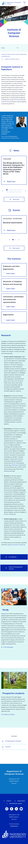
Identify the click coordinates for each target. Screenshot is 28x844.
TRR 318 (15, 463)
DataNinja (14, 465)
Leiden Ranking (5, 101)
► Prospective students (8, 714)
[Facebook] (11, 808)
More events (16, 248)
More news (16, 199)
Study (3, 48)
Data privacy (21, 801)
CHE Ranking (17, 99)
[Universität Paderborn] (14, 834)
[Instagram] (6, 808)
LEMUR (19, 467)
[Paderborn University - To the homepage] (3, 3)
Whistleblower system (15, 803)
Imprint (9, 801)
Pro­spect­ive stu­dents (13, 693)
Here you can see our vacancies (16, 544)
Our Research (12, 557)
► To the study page (7, 647)
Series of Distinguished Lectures (15, 568)
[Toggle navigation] (17, 47)
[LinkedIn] (16, 808)
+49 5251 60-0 (14, 826)
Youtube (8, 747)
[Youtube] (21, 808)
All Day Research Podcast (13, 741)
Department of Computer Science (14, 3)
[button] (2, 191)
